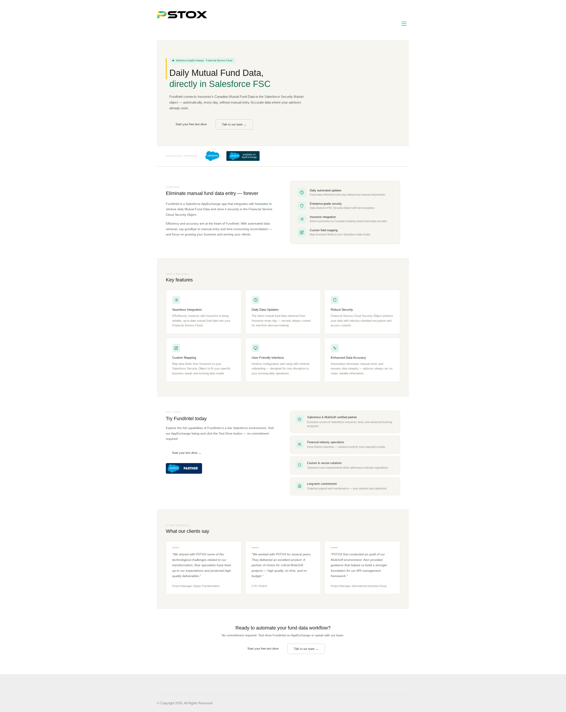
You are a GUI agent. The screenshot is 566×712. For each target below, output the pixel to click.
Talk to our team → (234, 124)
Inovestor (261, 204)
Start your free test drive (191, 124)
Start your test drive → (186, 452)
